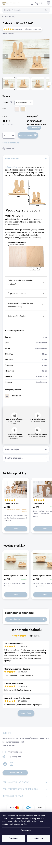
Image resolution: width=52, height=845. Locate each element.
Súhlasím (38, 838)
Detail (16, 529)
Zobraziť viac (26, 713)
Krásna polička (11, 167)
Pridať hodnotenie (14, 619)
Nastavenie (26, 830)
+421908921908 (14, 757)
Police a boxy (16, 396)
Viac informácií (20, 824)
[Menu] (49, 3)
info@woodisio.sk (15, 752)
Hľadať (46, 10)
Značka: (8, 33)
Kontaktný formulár (15, 773)
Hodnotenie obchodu (26, 630)
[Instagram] (11, 763)
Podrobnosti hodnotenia (32, 29)
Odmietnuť (13, 838)
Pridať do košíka (25, 135)
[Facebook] (5, 763)
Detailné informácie (11, 143)
